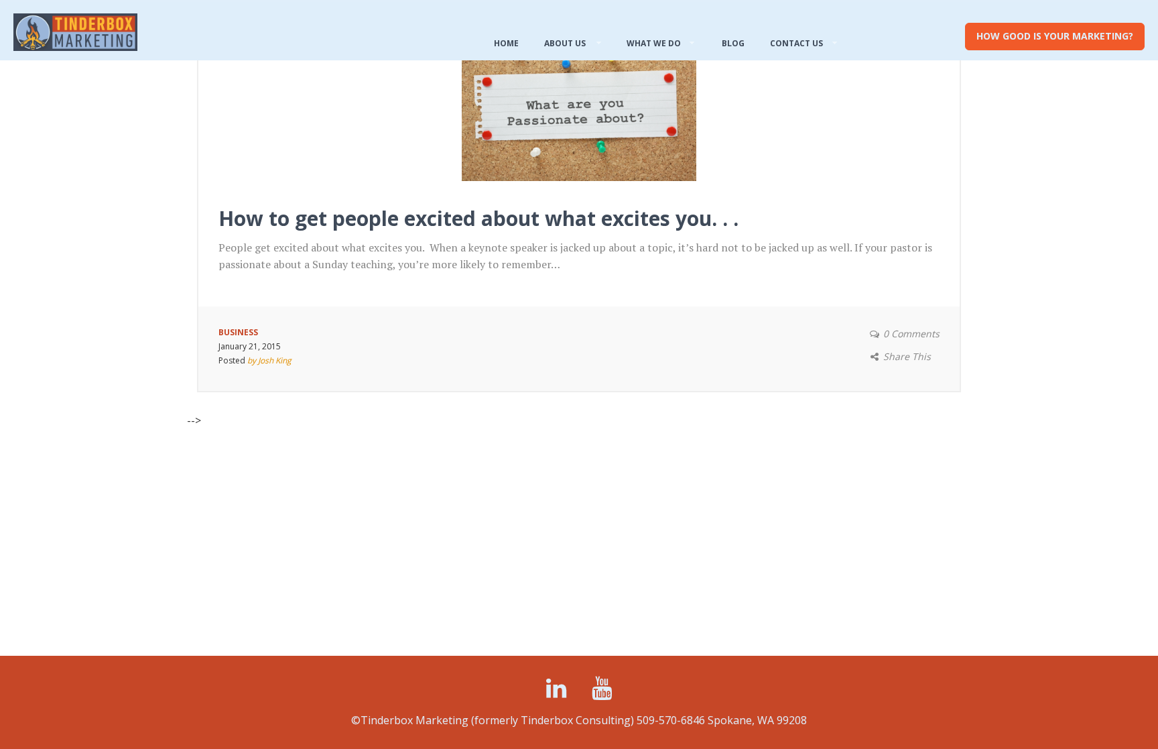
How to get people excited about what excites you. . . (478, 218)
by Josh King (269, 360)
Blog (733, 43)
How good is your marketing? (1054, 36)
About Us (565, 43)
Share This (907, 356)
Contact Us (796, 43)
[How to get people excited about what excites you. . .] (579, 103)
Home (506, 43)
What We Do (654, 43)
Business (238, 332)
